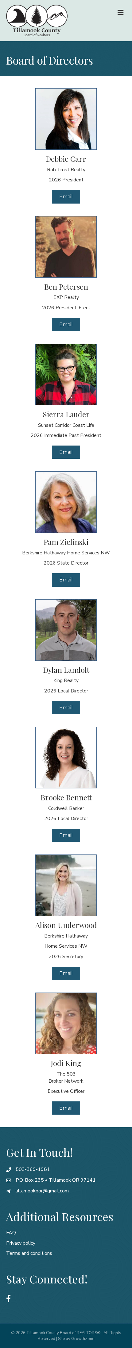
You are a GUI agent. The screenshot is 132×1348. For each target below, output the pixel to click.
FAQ (11, 1232)
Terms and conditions (29, 1253)
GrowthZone (82, 1339)
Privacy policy (20, 1243)
